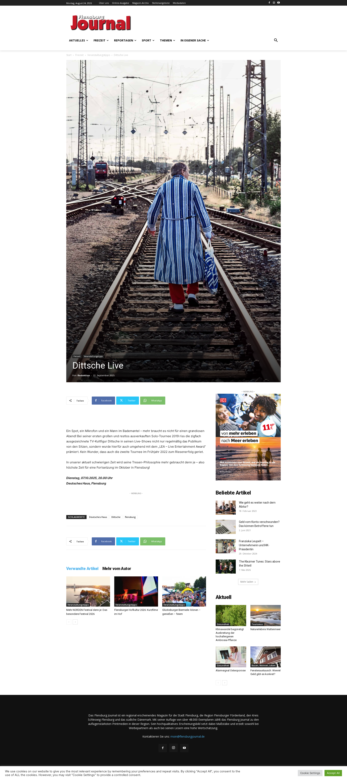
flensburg (130, 516)
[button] (276, 40)
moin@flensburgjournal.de (187, 736)
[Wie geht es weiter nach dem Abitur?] (226, 508)
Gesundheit (223, 624)
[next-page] (75, 621)
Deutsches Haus (98, 516)
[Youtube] (278, 3)
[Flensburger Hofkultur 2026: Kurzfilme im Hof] (136, 591)
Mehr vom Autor (116, 568)
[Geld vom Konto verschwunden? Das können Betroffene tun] (226, 527)
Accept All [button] (333, 773)
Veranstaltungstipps (98, 55)
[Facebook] (269, 3)
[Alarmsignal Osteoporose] (231, 656)
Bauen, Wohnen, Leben (264, 665)
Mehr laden (246, 581)
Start (68, 55)
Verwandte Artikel (82, 568)
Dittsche (115, 516)
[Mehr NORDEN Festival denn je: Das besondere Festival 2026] (88, 591)
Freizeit (79, 55)
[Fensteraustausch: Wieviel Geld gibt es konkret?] (265, 656)
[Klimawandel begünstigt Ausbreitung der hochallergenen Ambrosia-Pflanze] (231, 615)
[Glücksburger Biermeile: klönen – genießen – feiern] (184, 591)
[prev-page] (68, 621)
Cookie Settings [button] (310, 773)
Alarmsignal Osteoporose (231, 670)
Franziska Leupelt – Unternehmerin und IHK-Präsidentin (254, 545)
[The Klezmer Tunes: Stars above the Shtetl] (226, 566)
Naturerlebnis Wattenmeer (265, 629)
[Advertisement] (213, 22)
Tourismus (257, 624)
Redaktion (84, 375)
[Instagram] (273, 3)
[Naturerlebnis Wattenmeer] (265, 615)
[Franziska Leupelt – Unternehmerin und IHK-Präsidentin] (226, 546)
